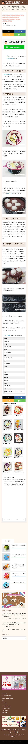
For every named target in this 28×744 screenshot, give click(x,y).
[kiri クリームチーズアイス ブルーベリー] (20, 519)
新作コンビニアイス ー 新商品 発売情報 (11, 629)
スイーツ (20, 481)
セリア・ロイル (6, 19)
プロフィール (4, 693)
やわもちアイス (8, 193)
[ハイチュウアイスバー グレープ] (8, 519)
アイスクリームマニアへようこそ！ (15, 734)
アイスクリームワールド (7, 695)
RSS (17, 732)
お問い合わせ (4, 712)
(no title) (4, 626)
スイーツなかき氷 (12, 483)
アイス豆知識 (4, 703)
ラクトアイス (12, 19)
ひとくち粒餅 (15, 481)
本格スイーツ (15, 484)
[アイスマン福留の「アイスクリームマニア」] (11, 2)
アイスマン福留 (10, 58)
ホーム (5, 734)
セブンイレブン (16, 17)
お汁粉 (23, 479)
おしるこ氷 (19, 479)
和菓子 (18, 19)
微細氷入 (4, 21)
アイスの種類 (5, 710)
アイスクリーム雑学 (6, 708)
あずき (11, 15)
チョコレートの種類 (6, 706)
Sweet (11, 479)
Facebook (12, 732)
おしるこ (15, 479)
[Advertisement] (14, 502)
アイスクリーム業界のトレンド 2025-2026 (12, 618)
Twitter (10, 732)
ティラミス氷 (7, 74)
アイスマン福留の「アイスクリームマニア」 (14, 729)
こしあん (10, 481)
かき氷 (5, 17)
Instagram (15, 732)
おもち (16, 15)
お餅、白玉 (21, 15)
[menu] (25, 2)
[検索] (22, 2)
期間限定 (9, 21)
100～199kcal (5, 15)
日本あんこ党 (9, 484)
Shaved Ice (7, 479)
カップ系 (9, 17)
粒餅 (19, 484)
